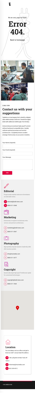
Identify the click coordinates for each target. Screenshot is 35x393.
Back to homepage (17, 40)
